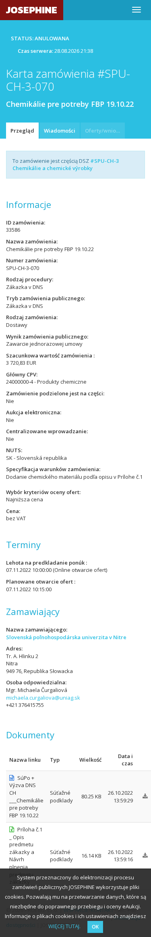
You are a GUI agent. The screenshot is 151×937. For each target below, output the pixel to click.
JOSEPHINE (31, 10)
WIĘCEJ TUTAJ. (64, 926)
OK (95, 926)
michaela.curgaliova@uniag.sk (43, 697)
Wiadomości (59, 130)
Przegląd (22, 130)
